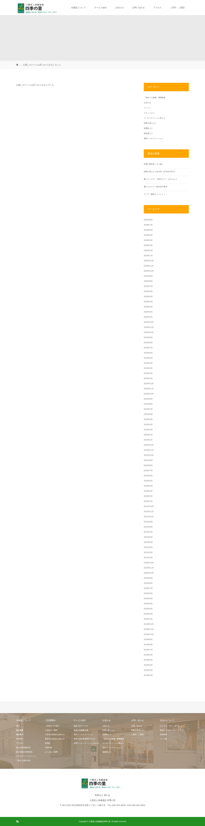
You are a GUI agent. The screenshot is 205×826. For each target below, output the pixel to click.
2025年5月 (148, 297)
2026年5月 (148, 235)
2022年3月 (148, 491)
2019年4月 (148, 665)
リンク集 (163, 739)
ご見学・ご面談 (177, 7)
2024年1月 (148, 378)
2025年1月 (148, 317)
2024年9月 (148, 337)
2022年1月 (148, 501)
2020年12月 (149, 563)
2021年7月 (148, 532)
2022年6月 (148, 476)
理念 (18, 726)
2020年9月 (148, 578)
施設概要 (19, 730)
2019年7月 (148, 650)
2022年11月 (149, 450)
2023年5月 (148, 419)
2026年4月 (148, 240)
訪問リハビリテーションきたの (86, 743)
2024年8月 (148, 343)
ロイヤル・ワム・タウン (170, 726)
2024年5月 (148, 358)
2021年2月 (148, 558)
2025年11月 (149, 266)
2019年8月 (148, 645)
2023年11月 (149, 389)
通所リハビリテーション (154, 138)
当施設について (78, 7)
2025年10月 (149, 271)
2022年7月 (148, 471)
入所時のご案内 (51, 730)
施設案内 (19, 734)
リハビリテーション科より (154, 118)
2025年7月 (148, 286)
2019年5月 (148, 660)
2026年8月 (148, 220)
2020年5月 (148, 598)
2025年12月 (149, 261)
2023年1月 (148, 440)
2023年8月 (148, 404)
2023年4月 (148, 424)
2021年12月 (149, 506)
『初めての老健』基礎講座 (154, 97)
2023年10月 (149, 394)
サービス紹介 (100, 7)
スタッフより (149, 113)
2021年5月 (148, 542)
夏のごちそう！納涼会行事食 (155, 187)
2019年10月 (149, 634)
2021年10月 (149, 517)
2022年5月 (148, 481)
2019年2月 (148, 675)
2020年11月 (149, 568)
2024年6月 (148, 353)
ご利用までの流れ (52, 726)
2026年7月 (148, 225)
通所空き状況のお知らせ (55, 739)
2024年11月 (149, 327)
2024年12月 (149, 322)
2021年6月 (148, 537)
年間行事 (48, 748)
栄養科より (148, 128)
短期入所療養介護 (81, 730)
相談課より (148, 133)
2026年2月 (148, 250)
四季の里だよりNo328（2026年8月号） (160, 172)
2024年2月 (148, 373)
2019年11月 (149, 629)
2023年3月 (148, 430)
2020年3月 (148, 609)
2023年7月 (148, 409)
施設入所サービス (81, 726)
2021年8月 (148, 527)
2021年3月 (148, 552)
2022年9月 (148, 460)
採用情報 (163, 734)
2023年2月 (148, 435)
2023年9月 (148, 399)
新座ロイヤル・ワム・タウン (171, 730)
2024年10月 (149, 332)
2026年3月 (148, 245)
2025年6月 (148, 291)
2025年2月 (148, 312)
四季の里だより (150, 123)
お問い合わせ (138, 7)
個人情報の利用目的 (24, 752)
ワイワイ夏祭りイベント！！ (155, 194)
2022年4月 (148, 486)
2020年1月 (148, 619)
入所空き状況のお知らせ (55, 734)
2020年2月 (148, 614)
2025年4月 (148, 302)
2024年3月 (148, 368)
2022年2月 (148, 496)
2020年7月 (148, 588)
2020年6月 (148, 593)
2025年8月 (148, 281)
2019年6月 (148, 655)
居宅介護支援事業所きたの (84, 739)
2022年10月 (149, 455)
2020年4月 (148, 604)
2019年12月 (149, 624)
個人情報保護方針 (23, 748)
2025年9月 (148, 276)
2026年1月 (148, 256)
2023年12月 (149, 384)
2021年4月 (148, 547)
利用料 (47, 743)
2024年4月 (148, 363)
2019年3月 (148, 670)
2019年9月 (148, 639)
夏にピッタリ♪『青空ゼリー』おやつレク (160, 179)
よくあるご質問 (51, 752)
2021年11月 (149, 511)
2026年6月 (148, 230)
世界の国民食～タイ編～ (154, 164)
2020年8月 (148, 583)
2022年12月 (149, 445)
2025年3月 (148, 307)
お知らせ (119, 7)
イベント (147, 108)
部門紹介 (19, 739)
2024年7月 (148, 348)
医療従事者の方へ (138, 730)
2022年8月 (148, 465)
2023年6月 (148, 414)
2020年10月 (149, 573)
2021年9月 (148, 522)
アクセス (157, 7)
